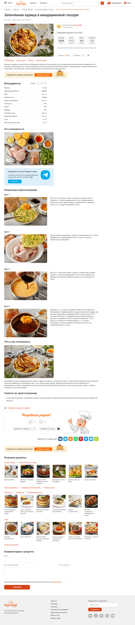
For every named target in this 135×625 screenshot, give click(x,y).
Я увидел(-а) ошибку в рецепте (19, 408)
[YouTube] (113, 616)
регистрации (56, 582)
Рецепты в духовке (11, 545)
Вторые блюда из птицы (44, 9)
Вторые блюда (27, 9)
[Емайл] (91, 439)
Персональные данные (59, 612)
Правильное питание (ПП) (30, 488)
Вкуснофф (78, 25)
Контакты (54, 607)
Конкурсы (43, 3)
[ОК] (70, 439)
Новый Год (8, 492)
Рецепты (33, 3)
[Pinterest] (81, 439)
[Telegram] (65, 439)
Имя (5, 556)
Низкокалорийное (11, 488)
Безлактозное (49, 488)
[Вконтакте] (60, 439)
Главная (7, 9)
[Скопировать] (96, 439)
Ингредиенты (9, 60)
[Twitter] (86, 439)
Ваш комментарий (11, 565)
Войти (128, 3)
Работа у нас (55, 615)
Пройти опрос (56, 618)
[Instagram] (107, 616)
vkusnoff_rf (15, 181)
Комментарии (41, 60)
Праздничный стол (35, 492)
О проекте (54, 604)
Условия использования (59, 609)
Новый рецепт (116, 3)
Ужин (6, 519)
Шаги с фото (21, 60)
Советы (31, 60)
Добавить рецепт (43, 75)
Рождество (20, 492)
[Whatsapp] (76, 439)
